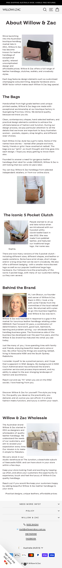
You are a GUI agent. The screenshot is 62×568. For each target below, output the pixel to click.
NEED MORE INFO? (30, 504)
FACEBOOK (31, 538)
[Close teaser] (24, 564)
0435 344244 (32, 524)
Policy (30, 511)
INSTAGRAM (31, 534)
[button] (12, 556)
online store (43, 172)
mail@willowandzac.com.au (32, 529)
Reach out (8, 483)
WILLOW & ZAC (30, 517)
